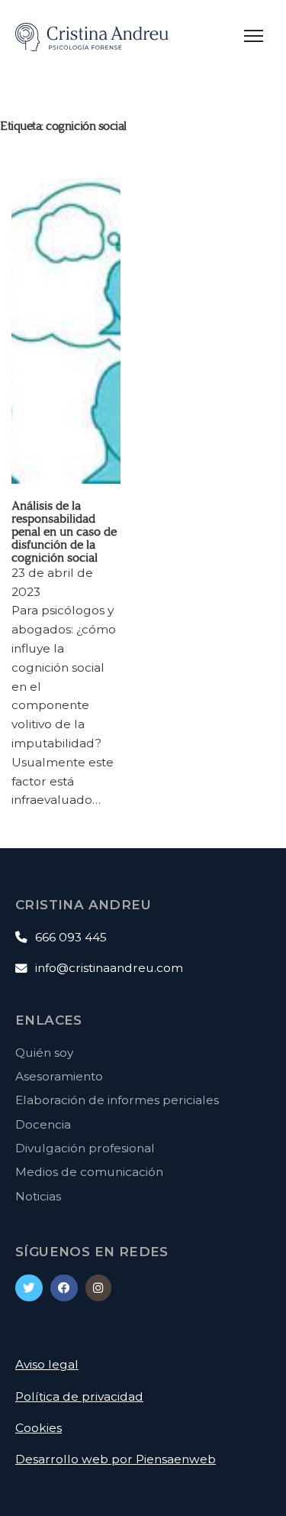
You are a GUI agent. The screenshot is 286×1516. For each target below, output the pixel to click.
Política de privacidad (79, 1396)
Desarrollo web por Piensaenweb (115, 1459)
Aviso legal (47, 1364)
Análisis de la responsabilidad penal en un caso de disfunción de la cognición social (64, 531)
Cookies (38, 1427)
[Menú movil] (255, 34)
